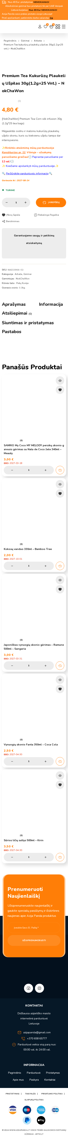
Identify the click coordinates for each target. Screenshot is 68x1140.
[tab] (14, 304)
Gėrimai (25, 40)
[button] (60, 470)
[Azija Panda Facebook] (28, 988)
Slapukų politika (34, 1100)
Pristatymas (53, 1073)
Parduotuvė (33, 1073)
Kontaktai (49, 1080)
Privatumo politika (52, 1093)
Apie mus (18, 1080)
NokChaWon (22, 278)
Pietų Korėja (22, 283)
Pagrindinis (10, 40)
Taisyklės (30, 1093)
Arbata (38, 40)
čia (51, 17)
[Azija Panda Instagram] (39, 988)
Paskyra (34, 1080)
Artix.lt (39, 1134)
